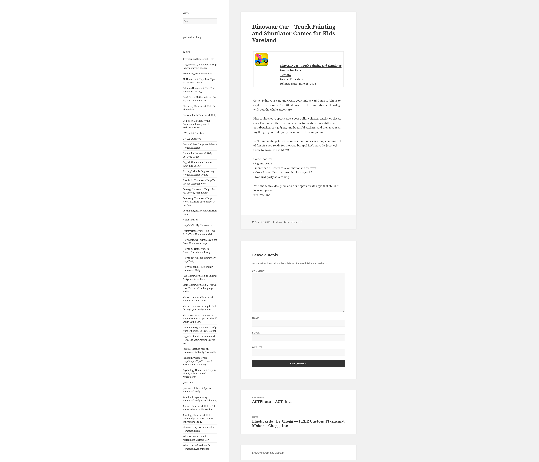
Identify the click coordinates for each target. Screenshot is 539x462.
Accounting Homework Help (198, 73)
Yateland (285, 74)
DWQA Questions (192, 138)
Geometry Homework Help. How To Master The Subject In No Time (199, 202)
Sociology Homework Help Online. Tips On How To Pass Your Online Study (198, 418)
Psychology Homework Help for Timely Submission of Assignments (200, 373)
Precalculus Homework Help (198, 59)
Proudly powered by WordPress (269, 452)
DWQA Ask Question (193, 133)
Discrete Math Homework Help (199, 115)
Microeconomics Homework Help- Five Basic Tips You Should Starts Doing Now (200, 318)
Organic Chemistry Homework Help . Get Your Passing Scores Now (199, 340)
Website (257, 347)
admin (278, 222)
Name (255, 318)
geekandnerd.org (192, 37)
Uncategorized (294, 222)
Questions (188, 382)
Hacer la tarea (190, 219)
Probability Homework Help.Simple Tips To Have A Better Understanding (197, 361)
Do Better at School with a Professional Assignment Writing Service (196, 124)
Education (296, 79)
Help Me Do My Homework (197, 225)
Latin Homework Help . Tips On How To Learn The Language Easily (199, 288)
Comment (259, 271)
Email (256, 332)
